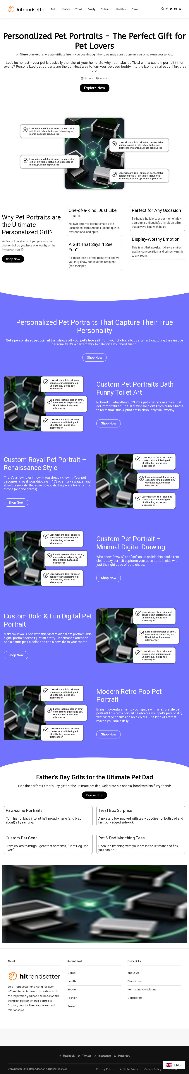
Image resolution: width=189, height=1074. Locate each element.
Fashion (105, 9)
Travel (78, 9)
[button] (94, 88)
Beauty (91, 9)
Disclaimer (134, 981)
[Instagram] (175, 9)
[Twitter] (171, 9)
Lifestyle (65, 9)
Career (135, 9)
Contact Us (135, 998)
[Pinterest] (180, 9)
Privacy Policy (105, 1069)
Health (120, 9)
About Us (133, 973)
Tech (53, 9)
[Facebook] (167, 9)
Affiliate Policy (129, 1069)
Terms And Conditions (142, 989)
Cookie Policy (152, 1069)
